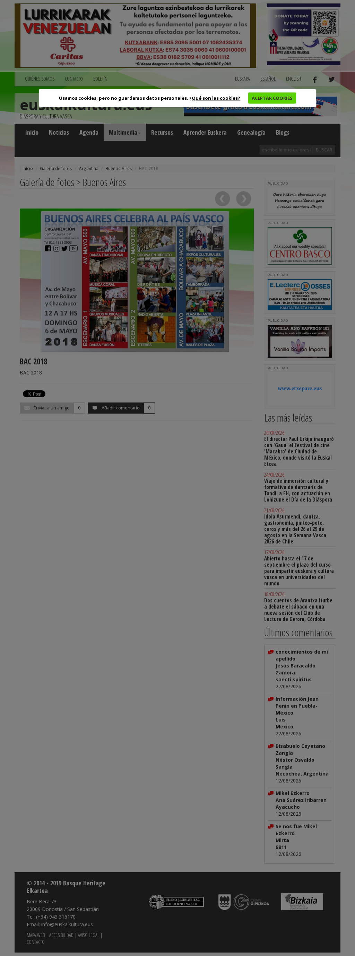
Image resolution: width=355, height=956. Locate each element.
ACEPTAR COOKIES (272, 98)
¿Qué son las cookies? (214, 98)
